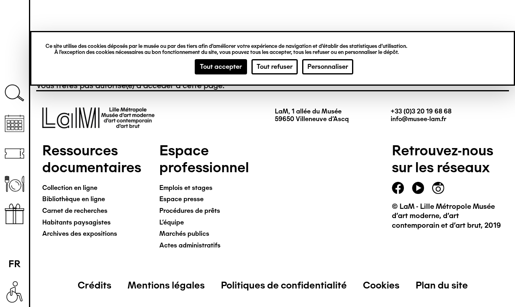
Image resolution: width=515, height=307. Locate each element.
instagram (438, 188)
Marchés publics (184, 233)
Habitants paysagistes (76, 222)
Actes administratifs (189, 245)
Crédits (94, 285)
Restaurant (14, 184)
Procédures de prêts (189, 210)
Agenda (14, 123)
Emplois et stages (185, 188)
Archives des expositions (79, 233)
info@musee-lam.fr (418, 119)
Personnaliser (327, 66)
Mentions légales (166, 285)
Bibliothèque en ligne (73, 199)
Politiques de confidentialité (284, 285)
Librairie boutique (14, 214)
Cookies (381, 285)
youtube (418, 188)
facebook (398, 188)
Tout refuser (275, 66)
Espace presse (181, 199)
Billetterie (14, 153)
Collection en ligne (69, 188)
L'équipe (171, 222)
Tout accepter (221, 66)
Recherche (14, 93)
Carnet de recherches (74, 210)
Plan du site (442, 285)
